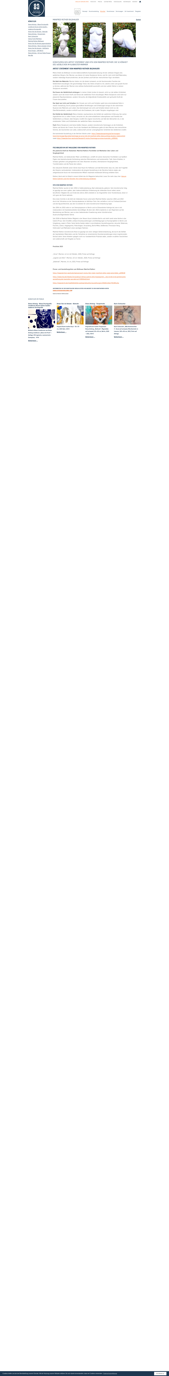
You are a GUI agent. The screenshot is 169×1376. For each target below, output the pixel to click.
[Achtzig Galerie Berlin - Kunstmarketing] (77, 12)
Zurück (138, 20)
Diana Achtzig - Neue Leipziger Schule (39, 46)
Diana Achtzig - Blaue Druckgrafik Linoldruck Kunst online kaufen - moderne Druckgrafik (38, 27)
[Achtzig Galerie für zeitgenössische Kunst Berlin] (36, 8)
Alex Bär (30, 55)
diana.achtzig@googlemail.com (62, 290)
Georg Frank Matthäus (35, 39)
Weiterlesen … (33, 341)
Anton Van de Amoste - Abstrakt (38, 31)
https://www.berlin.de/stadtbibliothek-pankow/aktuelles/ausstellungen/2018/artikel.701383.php (86, 283)
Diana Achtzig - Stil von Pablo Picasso (39, 53)
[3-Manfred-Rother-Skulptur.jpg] (127, 40)
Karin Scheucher (33, 36)
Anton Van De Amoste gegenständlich (39, 43)
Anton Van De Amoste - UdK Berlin (38, 48)
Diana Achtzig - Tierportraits (36, 34)
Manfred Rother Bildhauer (36, 41)
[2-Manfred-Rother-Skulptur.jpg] (97, 40)
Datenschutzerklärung (110, 1373)
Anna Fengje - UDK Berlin (35, 50)
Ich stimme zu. (160, 1373)
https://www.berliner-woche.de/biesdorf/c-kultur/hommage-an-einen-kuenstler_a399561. (87, 138)
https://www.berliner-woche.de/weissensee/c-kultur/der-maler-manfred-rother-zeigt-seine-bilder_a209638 (89, 273)
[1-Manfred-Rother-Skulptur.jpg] (67, 40)
